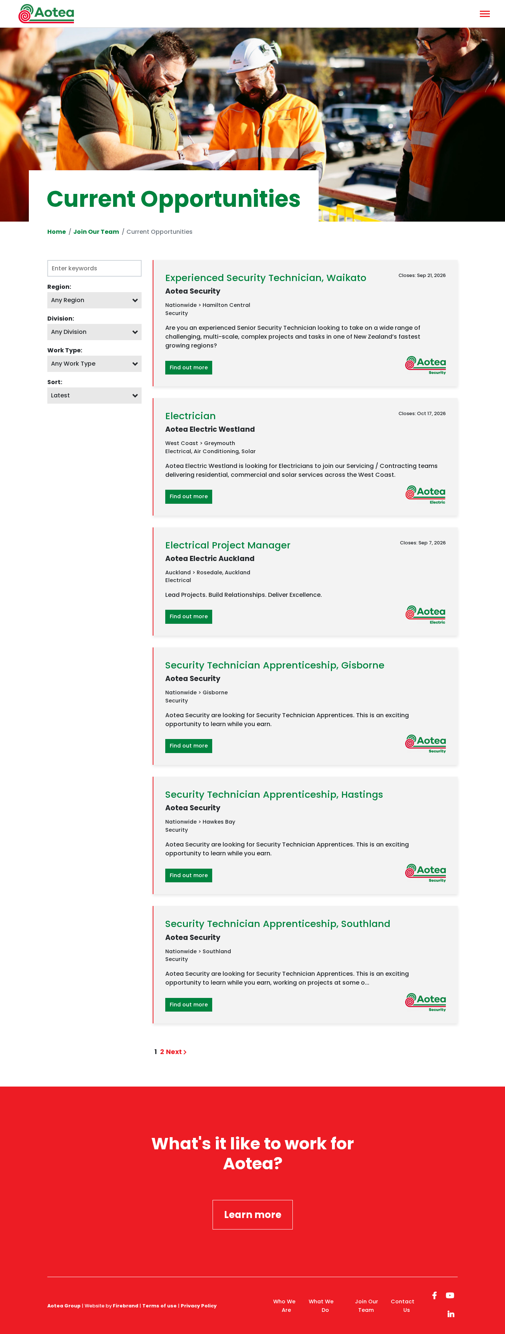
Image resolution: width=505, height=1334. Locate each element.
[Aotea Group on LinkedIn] (451, 1313)
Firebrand (125, 1306)
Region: (59, 287)
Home (56, 232)
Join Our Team (96, 232)
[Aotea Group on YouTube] (450, 1294)
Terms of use (159, 1306)
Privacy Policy (199, 1306)
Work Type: (64, 350)
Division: (60, 318)
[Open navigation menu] (484, 14)
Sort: (54, 382)
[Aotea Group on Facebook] (434, 1294)
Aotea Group (64, 1306)
